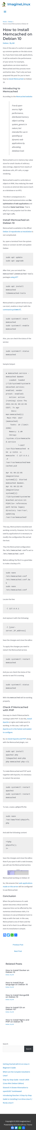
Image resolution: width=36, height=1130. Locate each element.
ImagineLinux (18, 4)
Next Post (18, 951)
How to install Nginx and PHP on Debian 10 (17, 1021)
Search (5, 1044)
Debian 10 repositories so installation (17, 231)
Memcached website (24, 96)
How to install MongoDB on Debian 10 (17, 996)
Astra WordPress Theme (22, 1124)
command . (12, 309)
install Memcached (16, 79)
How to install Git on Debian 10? (15, 1008)
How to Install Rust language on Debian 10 (17, 984)
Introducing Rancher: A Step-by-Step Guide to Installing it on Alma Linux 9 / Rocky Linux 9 (17, 1099)
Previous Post (18, 944)
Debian (5, 43)
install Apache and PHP (17, 739)
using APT (14, 277)
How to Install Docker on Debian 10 (17, 971)
